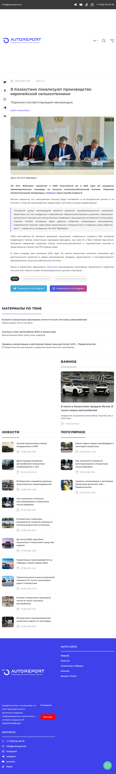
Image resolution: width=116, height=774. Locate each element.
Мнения (65, 671)
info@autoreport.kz (12, 4)
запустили (52, 267)
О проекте (46, 705)
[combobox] (95, 41)
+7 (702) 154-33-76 (105, 4)
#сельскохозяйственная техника (70, 279)
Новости (40, 81)
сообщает (51, 193)
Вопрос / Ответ (69, 676)
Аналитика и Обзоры (72, 666)
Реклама (47, 717)
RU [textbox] (94, 40)
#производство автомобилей (36, 279)
